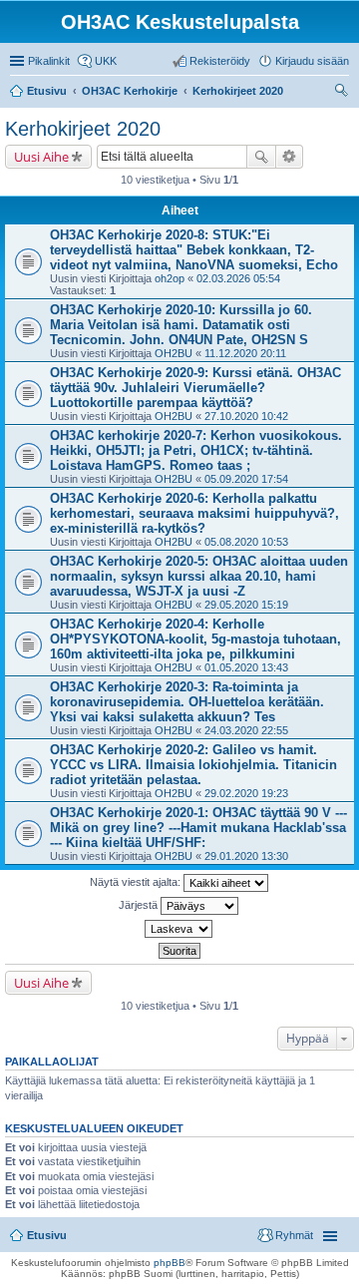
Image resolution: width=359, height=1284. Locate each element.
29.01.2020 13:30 (246, 856)
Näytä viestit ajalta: (136, 882)
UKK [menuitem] (106, 61)
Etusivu (47, 1235)
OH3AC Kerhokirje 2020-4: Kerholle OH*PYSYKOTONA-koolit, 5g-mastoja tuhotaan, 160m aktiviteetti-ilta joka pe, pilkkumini (195, 639)
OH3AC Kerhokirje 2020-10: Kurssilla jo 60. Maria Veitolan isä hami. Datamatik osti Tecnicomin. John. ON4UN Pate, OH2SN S (181, 324)
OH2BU (173, 353)
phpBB (169, 1262)
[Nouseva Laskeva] (179, 929)
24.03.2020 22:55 (246, 730)
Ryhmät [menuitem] (294, 1235)
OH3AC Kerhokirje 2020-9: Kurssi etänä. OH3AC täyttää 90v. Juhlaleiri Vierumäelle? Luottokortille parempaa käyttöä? (195, 387)
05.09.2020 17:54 (246, 479)
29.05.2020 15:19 (246, 605)
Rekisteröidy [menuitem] (219, 61)
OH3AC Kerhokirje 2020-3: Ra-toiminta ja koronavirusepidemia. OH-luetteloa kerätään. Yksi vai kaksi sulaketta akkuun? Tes (187, 701)
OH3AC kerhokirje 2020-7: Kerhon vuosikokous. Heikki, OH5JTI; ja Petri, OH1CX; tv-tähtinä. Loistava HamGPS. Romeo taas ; (196, 450)
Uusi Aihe (41, 157)
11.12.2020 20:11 (245, 353)
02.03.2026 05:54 (238, 278)
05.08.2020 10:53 (246, 542)
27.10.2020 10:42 (246, 416)
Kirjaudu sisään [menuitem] (312, 61)
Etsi (261, 157)
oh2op (169, 278)
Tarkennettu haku (289, 157)
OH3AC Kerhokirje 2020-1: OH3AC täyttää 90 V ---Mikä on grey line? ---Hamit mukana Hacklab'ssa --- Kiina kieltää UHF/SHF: (198, 827)
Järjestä (140, 905)
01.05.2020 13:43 (246, 667)
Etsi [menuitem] (343, 93)
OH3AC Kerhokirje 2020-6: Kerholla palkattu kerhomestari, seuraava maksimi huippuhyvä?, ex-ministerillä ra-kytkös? (194, 513)
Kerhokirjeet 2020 (83, 129)
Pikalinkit (49, 61)
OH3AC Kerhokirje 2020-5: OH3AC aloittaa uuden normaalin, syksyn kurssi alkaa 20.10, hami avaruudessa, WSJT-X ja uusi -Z (199, 576)
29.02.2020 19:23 (246, 793)
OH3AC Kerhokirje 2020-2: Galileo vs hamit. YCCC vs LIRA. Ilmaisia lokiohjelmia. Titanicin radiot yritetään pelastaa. (193, 764)
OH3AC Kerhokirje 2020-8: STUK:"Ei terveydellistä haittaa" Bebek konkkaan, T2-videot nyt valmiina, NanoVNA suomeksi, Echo (194, 249)
